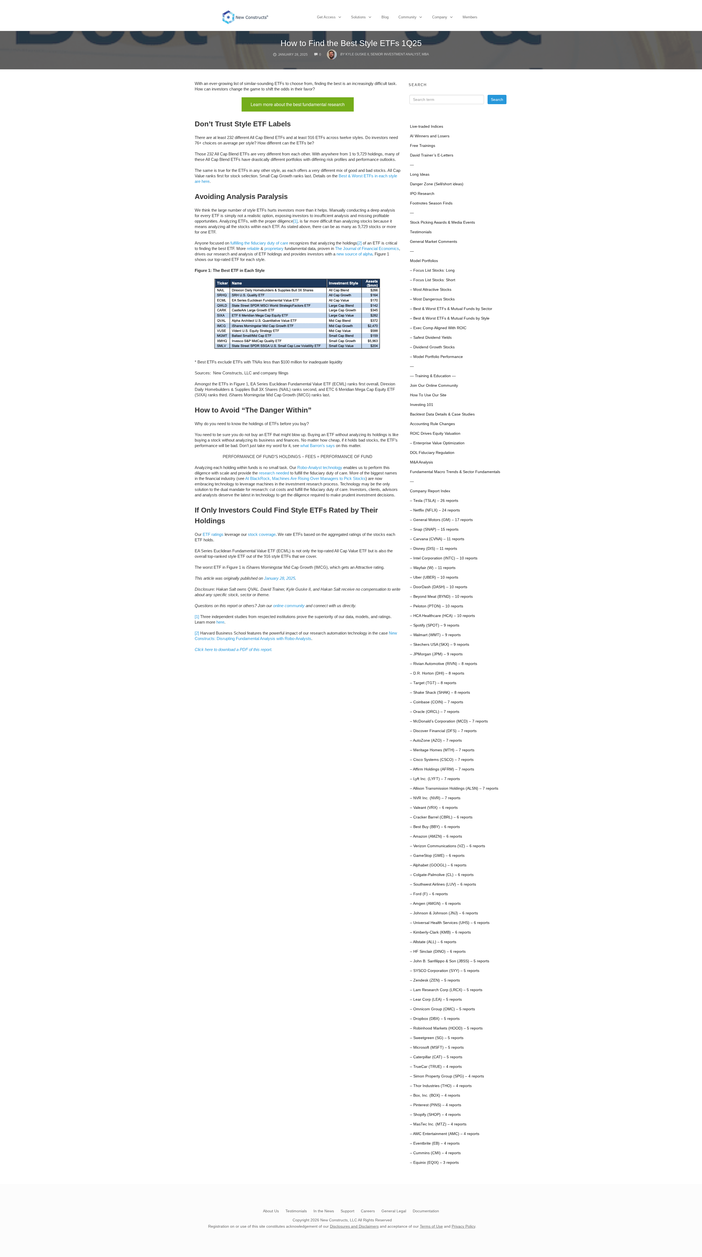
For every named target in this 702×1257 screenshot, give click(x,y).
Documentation (426, 1211)
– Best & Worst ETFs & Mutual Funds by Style (449, 318)
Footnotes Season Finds (431, 203)
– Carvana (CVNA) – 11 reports (437, 539)
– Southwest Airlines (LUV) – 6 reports (443, 884)
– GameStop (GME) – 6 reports (437, 856)
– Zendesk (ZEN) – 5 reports (435, 980)
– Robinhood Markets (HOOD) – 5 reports (446, 1028)
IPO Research (422, 194)
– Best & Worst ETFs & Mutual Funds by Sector (451, 309)
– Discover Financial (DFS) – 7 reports (443, 731)
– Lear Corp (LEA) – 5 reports (436, 999)
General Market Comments (433, 242)
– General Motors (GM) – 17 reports (441, 520)
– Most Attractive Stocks (430, 290)
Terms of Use (431, 1226)
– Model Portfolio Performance (436, 357)
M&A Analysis (421, 462)
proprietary (274, 248)
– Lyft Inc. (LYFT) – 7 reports (435, 779)
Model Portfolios (424, 261)
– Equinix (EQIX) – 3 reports (434, 1163)
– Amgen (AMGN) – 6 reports (435, 903)
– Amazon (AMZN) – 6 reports (436, 836)
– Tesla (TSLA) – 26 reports (434, 501)
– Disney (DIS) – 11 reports (433, 549)
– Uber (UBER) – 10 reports (434, 577)
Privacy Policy (463, 1226)
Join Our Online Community (434, 385)
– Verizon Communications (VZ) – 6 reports (447, 846)
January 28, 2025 (279, 578)
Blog (385, 17)
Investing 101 (421, 405)
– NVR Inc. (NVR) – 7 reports (435, 798)
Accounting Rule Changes (432, 424)
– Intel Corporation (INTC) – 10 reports (443, 558)
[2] (359, 243)
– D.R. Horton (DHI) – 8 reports (437, 673)
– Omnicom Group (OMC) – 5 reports (442, 1009)
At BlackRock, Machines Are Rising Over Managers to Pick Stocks (305, 478)
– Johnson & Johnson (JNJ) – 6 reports (444, 913)
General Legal (393, 1211)
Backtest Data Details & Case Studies (442, 414)
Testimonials (421, 232)
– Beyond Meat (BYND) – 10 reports (441, 597)
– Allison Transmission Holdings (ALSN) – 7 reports (454, 788)
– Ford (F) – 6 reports (429, 894)
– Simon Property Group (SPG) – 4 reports (447, 1076)
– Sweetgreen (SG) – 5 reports (436, 1038)
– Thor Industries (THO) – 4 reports (441, 1086)
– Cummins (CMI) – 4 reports (435, 1153)
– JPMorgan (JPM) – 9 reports (436, 654)
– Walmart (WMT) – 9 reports (435, 635)
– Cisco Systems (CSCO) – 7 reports (442, 760)
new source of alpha (354, 254)
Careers (368, 1211)
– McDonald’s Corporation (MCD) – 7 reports (449, 721)
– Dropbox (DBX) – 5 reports (435, 1019)
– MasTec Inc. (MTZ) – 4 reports (438, 1124)
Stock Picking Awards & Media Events (442, 222)
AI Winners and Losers (429, 136)
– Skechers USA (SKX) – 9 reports (439, 644)
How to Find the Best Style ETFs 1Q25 (351, 43)
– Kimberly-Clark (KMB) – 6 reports (440, 932)
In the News (323, 1211)
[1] (295, 221)
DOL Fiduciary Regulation (432, 453)
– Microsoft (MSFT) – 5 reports (437, 1047)
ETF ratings (213, 534)
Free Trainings (422, 146)
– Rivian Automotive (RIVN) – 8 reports (443, 664)
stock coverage (262, 534)
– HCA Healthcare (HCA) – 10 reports (442, 616)
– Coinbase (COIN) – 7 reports (436, 702)
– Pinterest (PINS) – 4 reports (435, 1105)
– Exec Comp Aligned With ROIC (438, 328)
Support (347, 1211)
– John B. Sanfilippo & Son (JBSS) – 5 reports (449, 961)
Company (439, 17)
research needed (274, 473)
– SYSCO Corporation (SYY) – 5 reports (444, 971)
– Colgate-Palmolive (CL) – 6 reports (442, 875)
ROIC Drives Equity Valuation (435, 433)
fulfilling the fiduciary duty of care (259, 243)
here (220, 622)
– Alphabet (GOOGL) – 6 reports (438, 865)
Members (470, 17)
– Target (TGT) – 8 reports (433, 683)
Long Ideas (419, 174)
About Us (271, 1211)
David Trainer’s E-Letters (431, 155)
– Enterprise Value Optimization (437, 443)
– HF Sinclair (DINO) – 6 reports (438, 951)
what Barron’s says (317, 445)
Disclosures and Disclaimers (354, 1226)
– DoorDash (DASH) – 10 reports (438, 587)
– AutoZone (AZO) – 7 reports (436, 740)
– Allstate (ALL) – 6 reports (433, 942)
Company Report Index (430, 491)
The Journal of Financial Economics (367, 248)
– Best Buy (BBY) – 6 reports (435, 827)
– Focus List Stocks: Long (432, 270)
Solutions (358, 17)
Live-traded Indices (426, 126)
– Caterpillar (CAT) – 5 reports (436, 1057)
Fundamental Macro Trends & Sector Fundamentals (455, 472)
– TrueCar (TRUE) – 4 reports (436, 1067)
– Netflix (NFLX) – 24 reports (435, 510)
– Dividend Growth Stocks (432, 347)
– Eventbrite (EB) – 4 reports (435, 1143)
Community (407, 17)
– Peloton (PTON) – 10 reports (436, 606)
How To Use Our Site (428, 395)
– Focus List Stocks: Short (432, 280)
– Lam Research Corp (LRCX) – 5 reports (446, 990)
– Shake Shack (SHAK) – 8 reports (440, 692)
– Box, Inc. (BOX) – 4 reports (435, 1095)
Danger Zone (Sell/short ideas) (436, 184)
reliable (253, 248)
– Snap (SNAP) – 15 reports (434, 529)
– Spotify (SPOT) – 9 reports (434, 625)
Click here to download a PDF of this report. (233, 649)
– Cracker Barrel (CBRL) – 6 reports (441, 817)
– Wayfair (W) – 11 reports (432, 568)
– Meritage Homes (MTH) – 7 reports (442, 750)
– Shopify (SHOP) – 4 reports (435, 1115)
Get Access (326, 17)
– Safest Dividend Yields (431, 337)
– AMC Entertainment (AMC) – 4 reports (444, 1134)
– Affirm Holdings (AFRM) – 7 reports (442, 769)
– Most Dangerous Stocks (432, 299)
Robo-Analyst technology (319, 467)
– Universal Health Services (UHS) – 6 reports (449, 923)
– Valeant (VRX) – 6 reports (434, 808)
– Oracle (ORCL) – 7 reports (434, 712)
